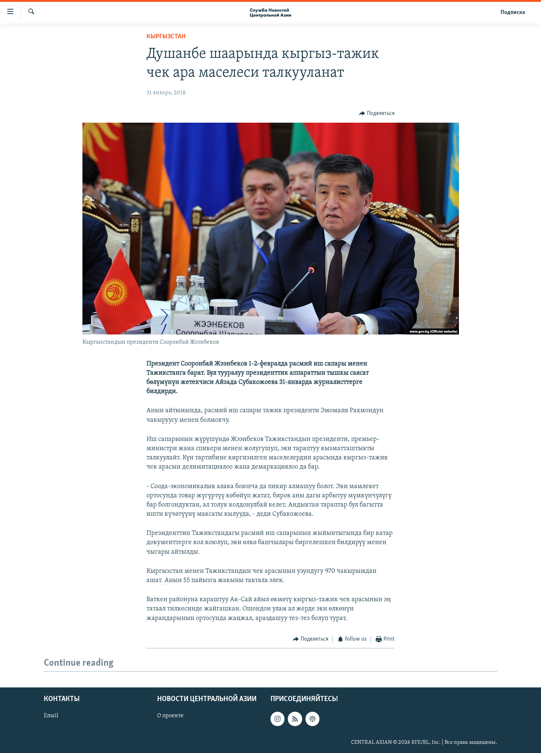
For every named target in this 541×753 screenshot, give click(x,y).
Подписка (513, 12)
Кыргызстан (165, 37)
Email (51, 716)
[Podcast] (312, 719)
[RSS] (295, 719)
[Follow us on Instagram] (277, 719)
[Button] (377, 113)
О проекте (170, 716)
